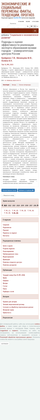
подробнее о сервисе (9, 330)
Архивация (6, 260)
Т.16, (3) (23, 210)
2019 (22, 205)
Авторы (14, 85)
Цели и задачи (7, 246)
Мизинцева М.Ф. (24, 58)
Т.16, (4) (31, 210)
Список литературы (25, 85)
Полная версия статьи (9, 190)
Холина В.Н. (6, 60)
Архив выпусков (9, 201)
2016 (35, 205)
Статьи (5, 286)
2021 (13, 205)
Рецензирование (8, 251)
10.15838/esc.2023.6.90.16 (12, 80)
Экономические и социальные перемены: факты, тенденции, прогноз (17, 9)
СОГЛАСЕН (4, 344)
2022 (9, 205)
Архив (5, 278)
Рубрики (5, 281)
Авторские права (8, 310)
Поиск (5, 289)
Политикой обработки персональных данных (16, 337)
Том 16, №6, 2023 (7, 65)
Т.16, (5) (7, 213)
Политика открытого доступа (12, 262)
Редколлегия (7, 227)
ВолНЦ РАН (17, 18)
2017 (30, 205)
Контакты (6, 236)
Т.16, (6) (15, 213)
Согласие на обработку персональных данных (18, 307)
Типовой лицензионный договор (13, 304)
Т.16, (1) (7, 210)
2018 (26, 205)
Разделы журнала (9, 249)
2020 (18, 205)
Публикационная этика (10, 254)
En (37, 26)
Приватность (7, 313)
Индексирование (8, 257)
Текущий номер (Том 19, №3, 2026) (14, 275)
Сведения (6, 225)
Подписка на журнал (10, 233)
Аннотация (6, 85)
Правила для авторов (10, 302)
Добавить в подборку (25, 190)
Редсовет (6, 230)
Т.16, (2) (15, 210)
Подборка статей (8, 292)
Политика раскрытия (9, 265)
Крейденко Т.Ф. (8, 58)
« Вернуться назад (8, 195)
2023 (5, 205)
